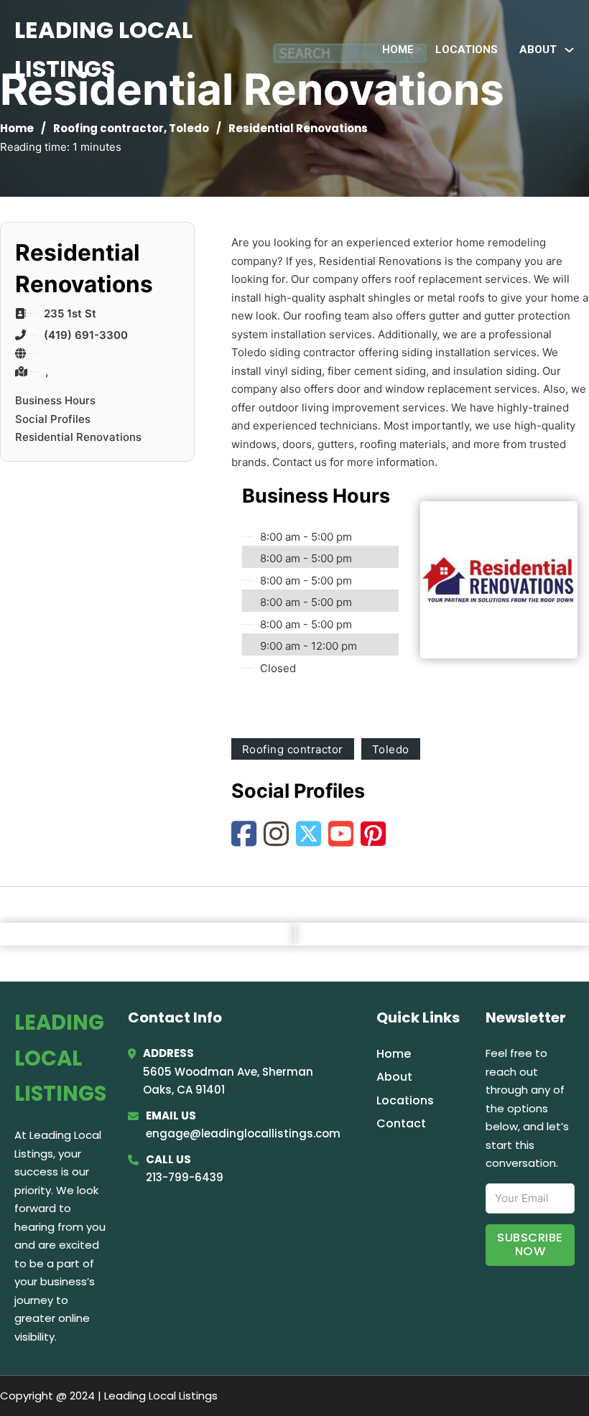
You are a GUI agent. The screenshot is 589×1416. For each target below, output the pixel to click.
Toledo (189, 128)
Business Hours (55, 400)
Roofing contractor (108, 128)
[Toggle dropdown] (569, 50)
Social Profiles (53, 419)
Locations (466, 49)
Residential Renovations (78, 437)
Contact (401, 1123)
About (394, 1076)
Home (398, 49)
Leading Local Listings (103, 49)
